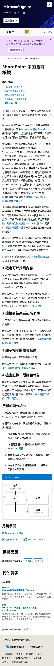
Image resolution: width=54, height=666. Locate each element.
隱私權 (5, 657)
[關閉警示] (49, 4)
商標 (4, 661)
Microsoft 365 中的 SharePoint (24, 58)
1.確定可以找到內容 (13, 87)
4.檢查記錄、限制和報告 (15, 98)
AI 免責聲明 (7, 653)
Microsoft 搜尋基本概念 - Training (18, 590)
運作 (15, 246)
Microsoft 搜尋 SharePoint (35, 129)
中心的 (27, 256)
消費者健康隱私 (21, 657)
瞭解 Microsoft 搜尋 (12, 533)
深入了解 (37, 305)
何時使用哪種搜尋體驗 (13, 227)
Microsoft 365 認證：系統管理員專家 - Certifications (20, 609)
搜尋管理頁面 (40, 256)
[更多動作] (49, 58)
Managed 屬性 (15, 448)
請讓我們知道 (16, 50)
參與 (40, 653)
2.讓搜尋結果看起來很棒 (15, 91)
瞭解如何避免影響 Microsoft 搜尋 (24, 223)
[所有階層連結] (4, 58)
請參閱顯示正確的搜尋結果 (21, 367)
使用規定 (38, 657)
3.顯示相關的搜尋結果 (14, 94)
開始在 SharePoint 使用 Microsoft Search (24, 539)
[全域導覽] (3, 31)
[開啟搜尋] (44, 31)
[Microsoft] (27, 32)
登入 (50, 31)
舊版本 (19, 653)
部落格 (29, 653)
